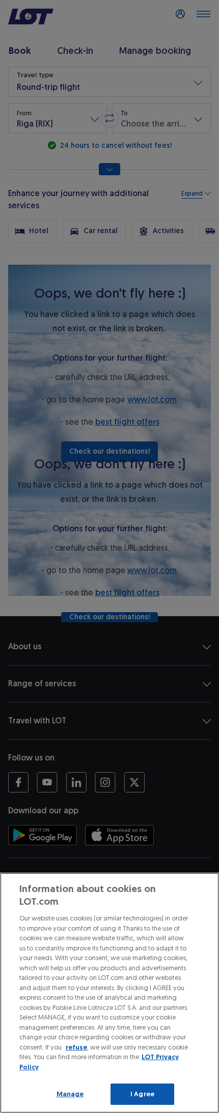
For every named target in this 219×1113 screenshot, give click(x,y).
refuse (76, 1047)
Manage (70, 1094)
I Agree (142, 1094)
